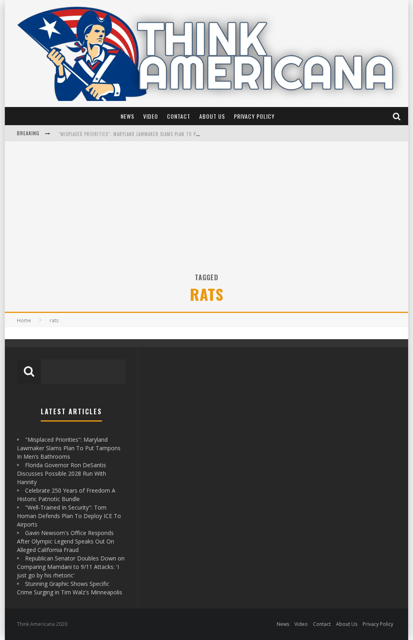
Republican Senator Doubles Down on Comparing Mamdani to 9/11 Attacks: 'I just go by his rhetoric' (71, 566)
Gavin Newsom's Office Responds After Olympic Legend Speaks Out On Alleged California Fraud (65, 541)
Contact (178, 116)
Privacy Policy (254, 116)
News (127, 116)
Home (24, 320)
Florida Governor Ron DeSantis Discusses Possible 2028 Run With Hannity (145, 134)
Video (150, 116)
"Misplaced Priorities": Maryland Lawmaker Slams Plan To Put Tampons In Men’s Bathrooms (69, 448)
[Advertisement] (206, 212)
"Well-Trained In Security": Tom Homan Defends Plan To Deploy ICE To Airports (69, 516)
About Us (212, 116)
